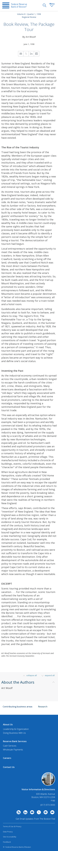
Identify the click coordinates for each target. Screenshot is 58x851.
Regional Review (29, 17)
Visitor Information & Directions (38, 789)
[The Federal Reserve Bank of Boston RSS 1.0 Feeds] (18, 813)
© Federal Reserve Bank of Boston (17, 847)
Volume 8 (21, 14)
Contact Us (9, 767)
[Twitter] (38, 813)
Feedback (7, 842)
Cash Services (9, 745)
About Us (8, 724)
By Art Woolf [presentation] (29, 36)
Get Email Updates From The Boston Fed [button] (35, 818)
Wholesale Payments (13, 749)
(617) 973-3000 (47, 804)
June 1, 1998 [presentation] (29, 44)
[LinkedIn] (24, 813)
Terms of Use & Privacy (12, 826)
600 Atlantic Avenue (45, 794)
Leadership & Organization (16, 729)
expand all (49, 675)
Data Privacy (8, 831)
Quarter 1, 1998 (34, 14)
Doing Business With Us (14, 732)
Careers (7, 758)
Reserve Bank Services (15, 741)
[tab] (29, 689)
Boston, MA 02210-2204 (43, 797)
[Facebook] (45, 813)
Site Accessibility (9, 837)
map (53, 800)
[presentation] (14, 5)
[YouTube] (31, 813)
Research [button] (42, 706)
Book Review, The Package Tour (29, 27)
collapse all (31, 675)
